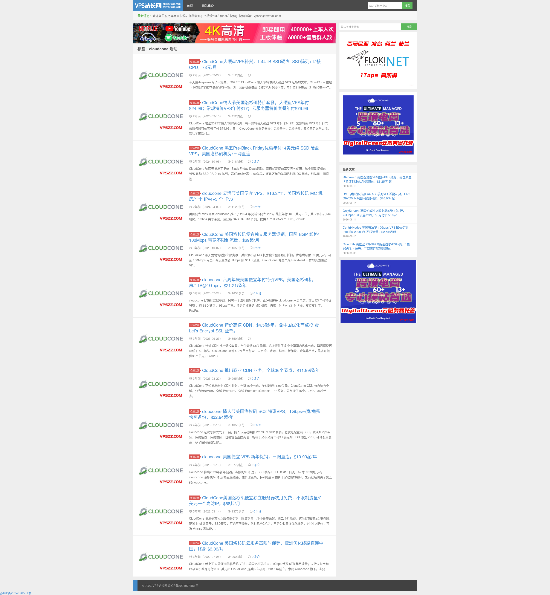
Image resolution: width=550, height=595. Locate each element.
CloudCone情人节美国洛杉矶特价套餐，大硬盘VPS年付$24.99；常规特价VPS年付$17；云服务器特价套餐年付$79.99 (249, 105)
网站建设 (208, 5)
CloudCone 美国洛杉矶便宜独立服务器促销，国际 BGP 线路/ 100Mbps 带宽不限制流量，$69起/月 (254, 237)
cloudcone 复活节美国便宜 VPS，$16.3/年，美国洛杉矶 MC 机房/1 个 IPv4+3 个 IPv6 (255, 196)
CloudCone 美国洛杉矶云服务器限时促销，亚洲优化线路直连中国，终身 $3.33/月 (256, 546)
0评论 (256, 161)
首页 (190, 5)
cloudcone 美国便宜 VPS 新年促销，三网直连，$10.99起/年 (259, 456)
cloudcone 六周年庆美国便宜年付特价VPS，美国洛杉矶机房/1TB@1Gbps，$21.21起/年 (251, 282)
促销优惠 (194, 61)
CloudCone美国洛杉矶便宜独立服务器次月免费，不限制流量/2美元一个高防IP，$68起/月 (255, 500)
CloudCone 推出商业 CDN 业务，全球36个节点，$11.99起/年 (261, 370)
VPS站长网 (158, 5)
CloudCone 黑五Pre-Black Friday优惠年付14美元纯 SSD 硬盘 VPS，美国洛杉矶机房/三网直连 (254, 151)
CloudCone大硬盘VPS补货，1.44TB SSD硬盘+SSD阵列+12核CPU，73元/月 (255, 64)
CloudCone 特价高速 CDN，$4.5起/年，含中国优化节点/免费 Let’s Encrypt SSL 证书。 (254, 328)
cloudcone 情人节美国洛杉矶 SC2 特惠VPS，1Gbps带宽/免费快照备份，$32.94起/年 (254, 414)
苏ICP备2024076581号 (183, 585)
